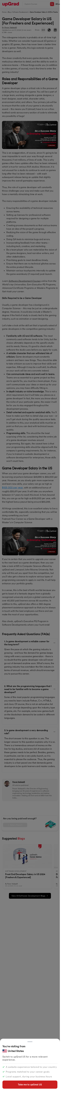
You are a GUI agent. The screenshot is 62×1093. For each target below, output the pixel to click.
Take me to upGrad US (30, 1084)
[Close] (29, 1041)
